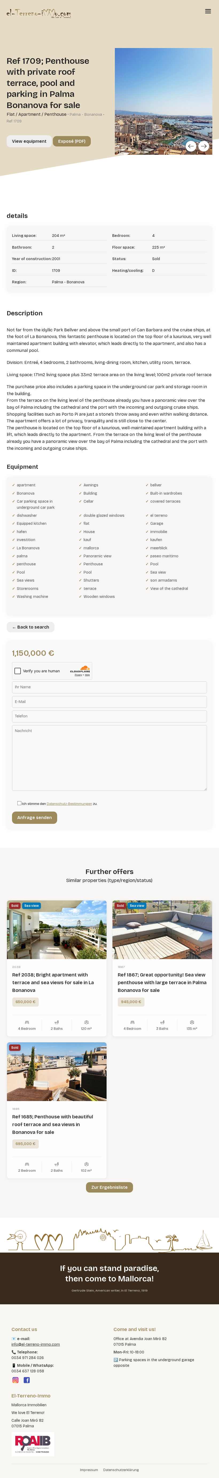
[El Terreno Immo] (39, 13)
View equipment (29, 141)
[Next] (203, 146)
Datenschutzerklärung (121, 1470)
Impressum (89, 1470)
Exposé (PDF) (71, 141)
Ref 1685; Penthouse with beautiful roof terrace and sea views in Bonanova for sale (52, 1124)
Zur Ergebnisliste (109, 1187)
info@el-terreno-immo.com (35, 1344)
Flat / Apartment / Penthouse (37, 114)
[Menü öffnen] (208, 11)
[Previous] (191, 146)
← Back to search (30, 627)
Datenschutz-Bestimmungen (69, 804)
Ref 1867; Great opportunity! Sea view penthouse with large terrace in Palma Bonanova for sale (162, 982)
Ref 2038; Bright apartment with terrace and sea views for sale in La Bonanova (53, 982)
